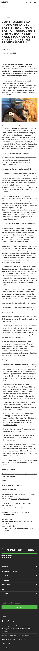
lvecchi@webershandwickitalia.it (14, 521)
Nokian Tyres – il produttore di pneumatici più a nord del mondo (19, 475)
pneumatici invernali (9, 128)
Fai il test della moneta (12, 365)
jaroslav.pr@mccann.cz (20, 499)
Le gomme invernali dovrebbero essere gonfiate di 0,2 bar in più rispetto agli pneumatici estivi (19, 421)
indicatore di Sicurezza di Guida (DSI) (18, 387)
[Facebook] (2, 621)
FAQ (3, 589)
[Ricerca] (30, 2)
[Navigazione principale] (35, 2)
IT (26, 2)
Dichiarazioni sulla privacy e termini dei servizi (15, 639)
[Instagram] (8, 621)
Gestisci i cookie (6, 648)
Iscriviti (19, 607)
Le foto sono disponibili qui (12, 485)
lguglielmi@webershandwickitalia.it (15, 528)
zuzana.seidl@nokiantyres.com (17, 508)
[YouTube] (13, 621)
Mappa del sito (6, 643)
